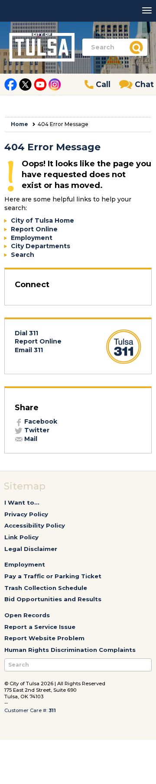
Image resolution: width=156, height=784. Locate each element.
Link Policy (21, 537)
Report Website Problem (44, 638)
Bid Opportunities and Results (52, 599)
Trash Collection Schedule (45, 587)
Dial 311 (26, 333)
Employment (31, 238)
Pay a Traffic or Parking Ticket (52, 576)
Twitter (36, 430)
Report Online (34, 229)
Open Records (27, 615)
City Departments (40, 246)
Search (22, 255)
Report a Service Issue (39, 626)
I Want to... (21, 502)
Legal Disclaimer (30, 548)
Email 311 (29, 350)
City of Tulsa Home (42, 220)
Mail (30, 439)
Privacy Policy (26, 514)
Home (19, 124)
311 (52, 710)
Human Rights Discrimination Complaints (70, 649)
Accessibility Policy (34, 525)
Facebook (40, 421)
